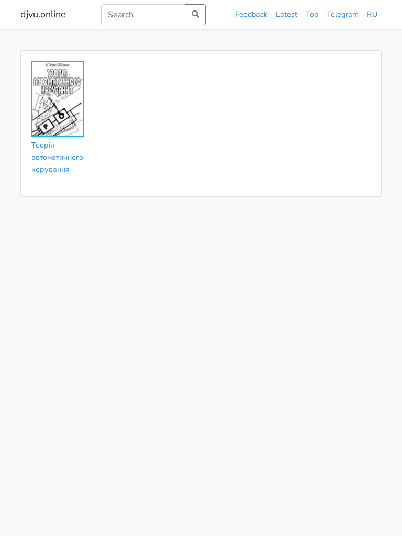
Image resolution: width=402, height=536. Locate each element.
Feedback (251, 14)
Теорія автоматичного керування (57, 157)
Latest (286, 14)
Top (312, 14)
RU (372, 14)
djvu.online (43, 14)
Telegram (343, 14)
